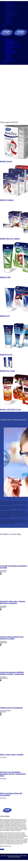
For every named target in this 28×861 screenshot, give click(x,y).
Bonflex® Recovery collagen (10, 238)
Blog (4, 26)
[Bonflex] (13, 36)
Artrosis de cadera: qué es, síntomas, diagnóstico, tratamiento (12, 602)
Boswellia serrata (9, 21)
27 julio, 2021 (3, 711)
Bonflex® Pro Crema (7, 371)
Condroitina (8, 17)
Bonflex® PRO (8, 11)
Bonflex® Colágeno (9, 4)
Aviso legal (3, 855)
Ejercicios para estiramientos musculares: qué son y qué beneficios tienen (13, 774)
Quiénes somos (6, 24)
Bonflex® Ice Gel (9, 9)
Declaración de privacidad (12, 855)
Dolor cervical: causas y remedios (11, 754)
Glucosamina (8, 18)
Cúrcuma (7, 20)
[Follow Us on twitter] (3, 854)
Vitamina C (7, 22)
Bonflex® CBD (5, 277)
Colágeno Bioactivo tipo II (11, 15)
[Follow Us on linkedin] (1, 854)
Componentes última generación (10, 13)
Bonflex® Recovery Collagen (11, 5)
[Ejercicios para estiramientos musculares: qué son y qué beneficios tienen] (6, 769)
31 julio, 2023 (3, 571)
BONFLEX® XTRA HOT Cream (12, 10)
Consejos (2, 710)
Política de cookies (23, 855)
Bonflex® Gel (8, 7)
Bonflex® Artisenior (9, 6)
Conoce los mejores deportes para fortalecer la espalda (12, 637)
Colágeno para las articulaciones (11, 708)
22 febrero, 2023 (3, 642)
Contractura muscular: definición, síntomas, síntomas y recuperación (12, 673)
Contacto (5, 27)
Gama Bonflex (6, 1)
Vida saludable (3, 570)
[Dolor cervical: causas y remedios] (13, 751)
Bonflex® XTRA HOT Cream (10, 409)
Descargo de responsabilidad (14, 856)
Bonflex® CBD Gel (9, 12)
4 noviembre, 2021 (4, 678)
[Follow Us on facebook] (0, 854)
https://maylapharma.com (5, 846)
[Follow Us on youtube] (4, 854)
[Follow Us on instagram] (2, 854)
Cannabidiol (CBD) (9, 23)
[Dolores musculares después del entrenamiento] (6, 790)
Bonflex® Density (9, 2)
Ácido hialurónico (9, 16)
